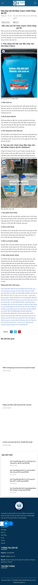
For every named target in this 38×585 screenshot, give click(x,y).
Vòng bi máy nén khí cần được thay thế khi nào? (14, 318)
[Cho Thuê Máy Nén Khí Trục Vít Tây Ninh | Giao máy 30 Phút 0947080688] (5, 473)
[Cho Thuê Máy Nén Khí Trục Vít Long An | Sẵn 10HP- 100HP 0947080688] (5, 482)
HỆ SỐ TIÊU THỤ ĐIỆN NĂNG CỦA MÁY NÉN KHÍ (17, 311)
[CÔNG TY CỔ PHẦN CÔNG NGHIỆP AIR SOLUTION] (19, 3)
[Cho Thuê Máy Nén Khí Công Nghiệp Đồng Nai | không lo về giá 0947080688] (5, 491)
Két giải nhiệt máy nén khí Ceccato (15, 306)
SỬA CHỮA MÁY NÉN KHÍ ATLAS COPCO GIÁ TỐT (15, 288)
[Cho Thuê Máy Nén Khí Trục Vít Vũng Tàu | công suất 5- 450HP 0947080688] (5, 464)
